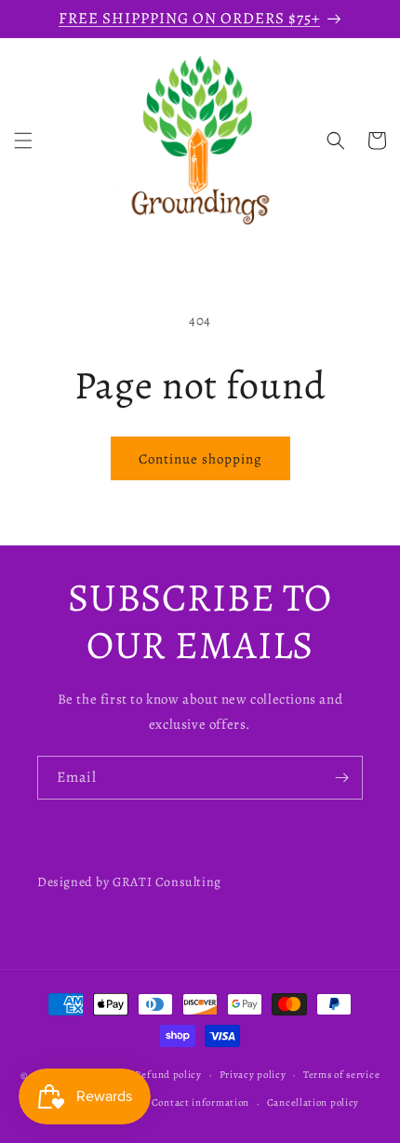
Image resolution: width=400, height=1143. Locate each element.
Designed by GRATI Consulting (129, 882)
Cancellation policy (313, 1102)
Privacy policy (253, 1075)
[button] (23, 140)
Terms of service (341, 1075)
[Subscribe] (341, 778)
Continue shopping (200, 459)
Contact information (200, 1102)
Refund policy (168, 1075)
